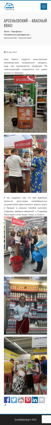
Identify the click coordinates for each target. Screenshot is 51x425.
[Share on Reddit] (21, 400)
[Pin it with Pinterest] (28, 400)
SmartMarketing (22, 420)
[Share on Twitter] (14, 400)
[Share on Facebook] (7, 400)
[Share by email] (42, 400)
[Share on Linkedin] (35, 400)
